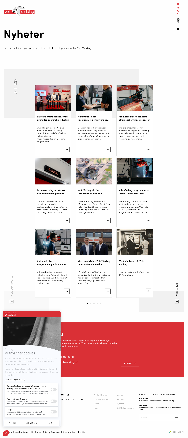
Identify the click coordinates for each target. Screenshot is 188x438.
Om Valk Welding (101, 399)
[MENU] (178, 3)
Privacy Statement (51, 432)
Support (120, 399)
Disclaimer (36, 432)
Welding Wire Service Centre (66, 399)
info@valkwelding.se (65, 362)
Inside (82, 432)
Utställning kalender (125, 408)
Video (96, 403)
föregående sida (11, 305)
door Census (178, 431)
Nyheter (120, 403)
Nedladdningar (101, 394)
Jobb (96, 408)
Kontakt (128, 363)
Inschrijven (176, 417)
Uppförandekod (69, 432)
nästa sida (177, 305)
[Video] (180, 29)
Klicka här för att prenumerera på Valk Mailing (156, 400)
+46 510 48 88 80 (63, 357)
